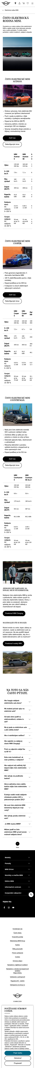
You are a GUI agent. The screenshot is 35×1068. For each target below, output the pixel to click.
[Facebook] (4, 907)
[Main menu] (32, 3)
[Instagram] (8, 907)
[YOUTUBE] (13, 907)
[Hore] (17, 844)
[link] (15, 3)
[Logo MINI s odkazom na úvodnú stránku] (17, 996)
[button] (19, 3)
